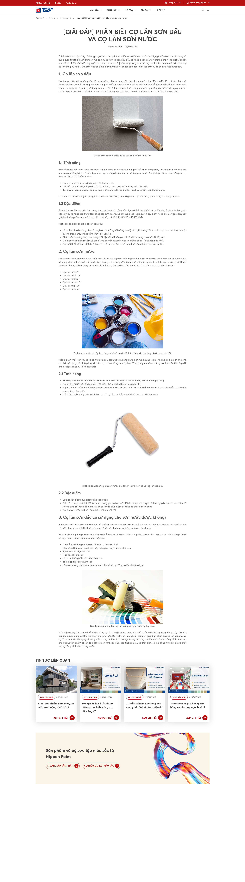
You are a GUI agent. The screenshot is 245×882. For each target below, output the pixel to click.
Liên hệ (161, 10)
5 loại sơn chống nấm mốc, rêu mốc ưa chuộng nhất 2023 (56, 705)
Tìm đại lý (146, 10)
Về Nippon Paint (43, 3)
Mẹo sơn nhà (65, 18)
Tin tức (58, 3)
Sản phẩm (112, 10)
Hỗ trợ (129, 10)
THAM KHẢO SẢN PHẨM (60, 765)
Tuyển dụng (71, 3)
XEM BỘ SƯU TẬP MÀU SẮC (99, 765)
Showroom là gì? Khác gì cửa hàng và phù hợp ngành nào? (187, 705)
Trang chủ (40, 18)
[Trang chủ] (44, 9)
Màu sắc (94, 10)
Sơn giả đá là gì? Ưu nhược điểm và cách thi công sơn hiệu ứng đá (97, 707)
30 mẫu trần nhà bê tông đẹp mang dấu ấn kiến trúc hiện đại (144, 705)
